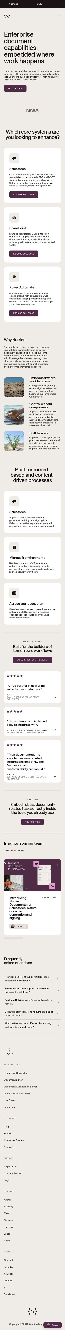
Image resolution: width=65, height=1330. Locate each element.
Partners (9, 1227)
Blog (6, 1126)
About (7, 1199)
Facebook (9, 1294)
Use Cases (10, 1100)
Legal (7, 1233)
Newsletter (10, 1147)
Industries (9, 1107)
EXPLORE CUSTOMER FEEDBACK (32, 660)
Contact (8, 1260)
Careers (8, 1220)
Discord (8, 1280)
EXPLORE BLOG (12, 850)
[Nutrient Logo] (7, 16)
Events (8, 1133)
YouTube (9, 1273)
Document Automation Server (20, 1086)
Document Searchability (17, 1093)
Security (8, 1206)
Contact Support (13, 1173)
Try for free (15, 88)
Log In (7, 1180)
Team (7, 1213)
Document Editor (13, 1079)
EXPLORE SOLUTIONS (23, 195)
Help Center (10, 1166)
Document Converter (15, 1073)
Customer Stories (14, 1140)
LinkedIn (8, 1267)
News (7, 1240)
